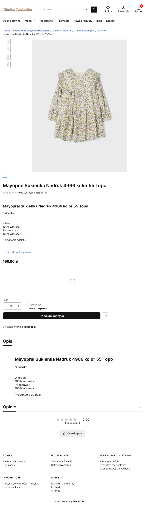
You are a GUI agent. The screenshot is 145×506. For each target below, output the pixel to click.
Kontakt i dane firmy (62, 483)
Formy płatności (109, 461)
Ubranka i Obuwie (62, 30)
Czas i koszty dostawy (113, 464)
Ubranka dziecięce (84, 30)
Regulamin (9, 464)
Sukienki (102, 30)
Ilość (5, 299)
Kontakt (55, 487)
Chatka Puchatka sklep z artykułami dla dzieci (26, 30)
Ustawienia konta (61, 464)
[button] (94, 10)
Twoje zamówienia (61, 461)
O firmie (55, 490)
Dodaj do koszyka (52, 316)
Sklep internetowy (68, 501)
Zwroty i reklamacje (14, 461)
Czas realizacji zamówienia (115, 468)
